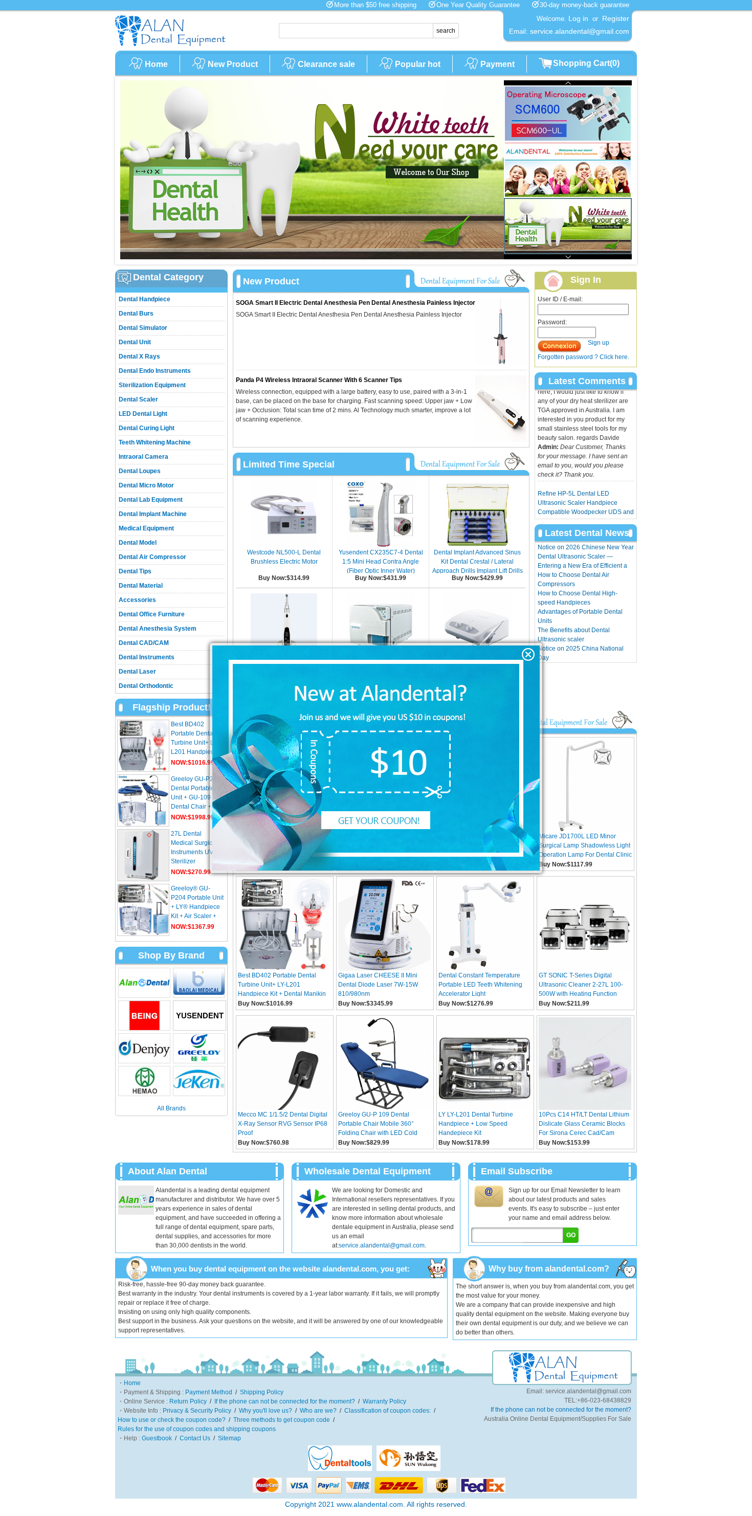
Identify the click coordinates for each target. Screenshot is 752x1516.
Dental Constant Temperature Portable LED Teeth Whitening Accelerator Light (480, 984)
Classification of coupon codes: (387, 1410)
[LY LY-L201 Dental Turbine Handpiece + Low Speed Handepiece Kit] (484, 1107)
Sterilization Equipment (152, 385)
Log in (578, 18)
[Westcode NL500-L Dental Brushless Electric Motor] (284, 545)
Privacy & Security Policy (197, 1410)
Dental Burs (136, 313)
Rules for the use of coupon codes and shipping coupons (197, 1429)
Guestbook (157, 1438)
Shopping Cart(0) (586, 63)
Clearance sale (326, 64)
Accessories (137, 600)
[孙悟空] (408, 1469)
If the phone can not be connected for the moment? (284, 1401)
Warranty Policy (384, 1401)
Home (156, 64)
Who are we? (318, 1410)
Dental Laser (137, 671)
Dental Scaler (138, 399)
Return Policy (188, 1401)
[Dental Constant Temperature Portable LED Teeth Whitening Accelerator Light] (484, 968)
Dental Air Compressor (152, 557)
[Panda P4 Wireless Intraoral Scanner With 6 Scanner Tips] (500, 439)
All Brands (171, 1108)
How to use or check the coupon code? (172, 1419)
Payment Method (208, 1392)
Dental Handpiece (144, 299)
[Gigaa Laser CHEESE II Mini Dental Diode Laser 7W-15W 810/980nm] (384, 968)
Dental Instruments (146, 657)
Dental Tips (135, 571)
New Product (233, 64)
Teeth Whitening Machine (155, 442)
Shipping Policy (261, 1392)
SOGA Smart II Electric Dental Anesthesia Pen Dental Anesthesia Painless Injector (355, 302)
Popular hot (417, 64)
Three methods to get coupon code (281, 1419)
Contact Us (195, 1438)
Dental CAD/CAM (144, 642)
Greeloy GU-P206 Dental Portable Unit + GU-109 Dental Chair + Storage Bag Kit (195, 797)
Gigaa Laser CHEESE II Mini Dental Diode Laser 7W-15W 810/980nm (378, 984)
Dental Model (138, 542)
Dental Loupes (140, 471)
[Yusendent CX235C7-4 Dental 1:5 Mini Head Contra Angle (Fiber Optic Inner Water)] (380, 545)
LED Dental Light (143, 413)
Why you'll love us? (265, 1410)
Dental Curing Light (146, 428)
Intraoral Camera (143, 456)
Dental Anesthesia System (157, 628)
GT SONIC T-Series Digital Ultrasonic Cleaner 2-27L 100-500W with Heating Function (581, 984)
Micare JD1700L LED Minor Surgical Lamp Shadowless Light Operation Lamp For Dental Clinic (585, 845)
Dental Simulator (143, 327)
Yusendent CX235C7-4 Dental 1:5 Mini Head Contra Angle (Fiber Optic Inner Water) (381, 561)
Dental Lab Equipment (151, 499)
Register (615, 18)
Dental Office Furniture (152, 614)
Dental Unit (135, 342)
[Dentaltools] (340, 1469)
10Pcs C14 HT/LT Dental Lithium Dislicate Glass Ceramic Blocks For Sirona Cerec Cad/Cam (584, 1123)
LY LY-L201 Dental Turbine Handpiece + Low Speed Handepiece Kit (475, 1123)
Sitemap (229, 1438)
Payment (497, 64)
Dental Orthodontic (146, 685)
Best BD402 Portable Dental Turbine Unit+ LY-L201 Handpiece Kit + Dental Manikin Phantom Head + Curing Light (282, 984)
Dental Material (141, 585)
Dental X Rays (139, 356)
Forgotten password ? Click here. (583, 357)
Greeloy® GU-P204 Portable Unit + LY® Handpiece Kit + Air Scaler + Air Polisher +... (197, 907)
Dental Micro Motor (146, 485)
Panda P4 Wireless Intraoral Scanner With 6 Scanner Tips (319, 380)
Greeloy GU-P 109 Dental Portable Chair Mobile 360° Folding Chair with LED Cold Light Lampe (377, 1123)
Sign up (598, 342)
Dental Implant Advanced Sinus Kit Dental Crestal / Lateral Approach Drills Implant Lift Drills (477, 561)
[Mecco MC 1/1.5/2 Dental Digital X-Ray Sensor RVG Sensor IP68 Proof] (284, 1107)
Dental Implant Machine (153, 514)
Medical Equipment (146, 528)
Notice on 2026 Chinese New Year (586, 547)
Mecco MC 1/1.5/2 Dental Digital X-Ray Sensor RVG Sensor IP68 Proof (282, 1123)
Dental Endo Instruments (155, 370)
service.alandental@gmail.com (382, 1245)
